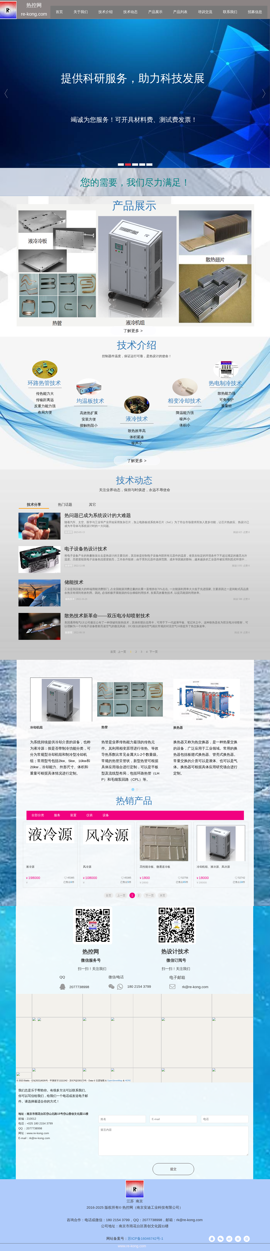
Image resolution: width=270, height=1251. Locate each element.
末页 (162, 895)
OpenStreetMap (114, 1080)
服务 (57, 815)
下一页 (149, 895)
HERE (128, 1080)
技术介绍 (105, 12)
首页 (59, 12)
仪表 (89, 815)
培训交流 (205, 12)
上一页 (121, 895)
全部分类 (37, 815)
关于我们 (81, 12)
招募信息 (255, 12)
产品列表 (180, 12)
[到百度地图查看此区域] (23, 1075)
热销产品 (134, 800)
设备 (106, 815)
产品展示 (155, 12)
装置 (73, 815)
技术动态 (130, 12)
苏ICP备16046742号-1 (145, 1239)
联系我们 (230, 12)
